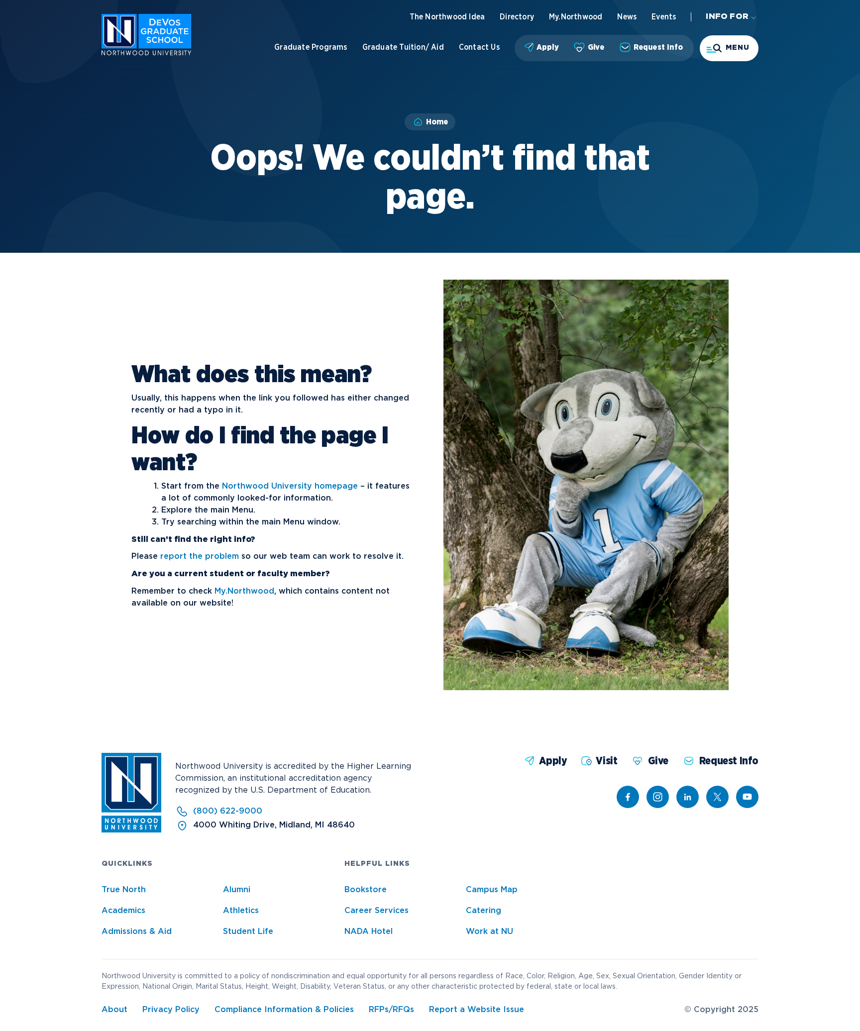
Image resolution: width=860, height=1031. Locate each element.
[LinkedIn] (687, 797)
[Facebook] (628, 797)
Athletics (241, 911)
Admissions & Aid (137, 931)
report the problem (199, 556)
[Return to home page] (131, 830)
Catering (483, 911)
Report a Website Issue (476, 1010)
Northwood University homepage (290, 486)
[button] (729, 48)
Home (437, 122)
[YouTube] (747, 797)
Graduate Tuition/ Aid (403, 47)
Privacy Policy (171, 1010)
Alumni (236, 890)
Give (596, 47)
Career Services (376, 911)
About (114, 1010)
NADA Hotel (368, 931)
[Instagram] (657, 797)
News (627, 17)
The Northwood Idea (447, 17)
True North (124, 890)
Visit (606, 761)
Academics (123, 911)
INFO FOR (727, 16)
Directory (517, 17)
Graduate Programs (310, 47)
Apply (548, 47)
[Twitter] (717, 797)
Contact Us (479, 47)
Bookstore (365, 890)
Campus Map (492, 890)
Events (663, 17)
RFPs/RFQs (391, 1010)
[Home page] (146, 53)
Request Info (658, 47)
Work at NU (489, 931)
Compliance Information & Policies (284, 1010)
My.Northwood (575, 17)
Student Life (248, 931)
